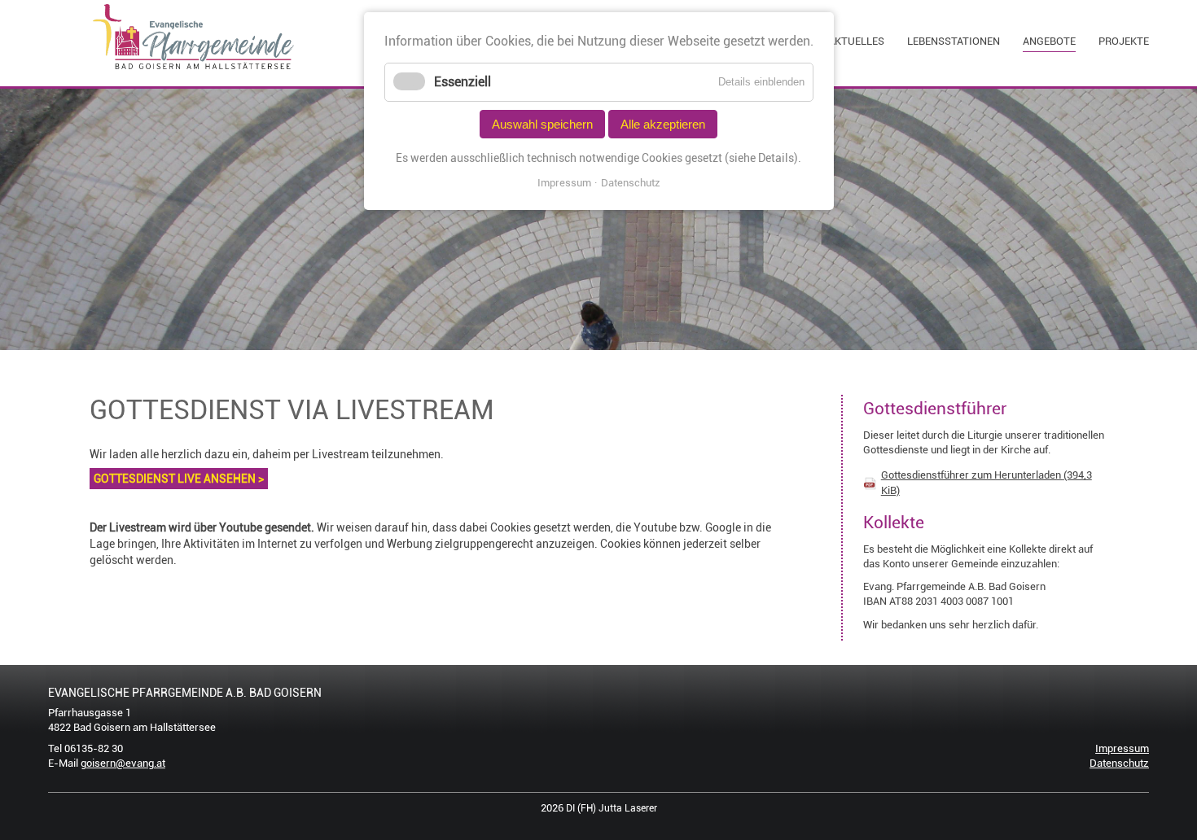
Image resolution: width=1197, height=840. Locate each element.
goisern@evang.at (123, 763)
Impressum (1122, 748)
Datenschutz (1119, 763)
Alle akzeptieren (662, 124)
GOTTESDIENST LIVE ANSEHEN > (179, 478)
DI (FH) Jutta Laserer (611, 808)
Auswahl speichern (542, 124)
